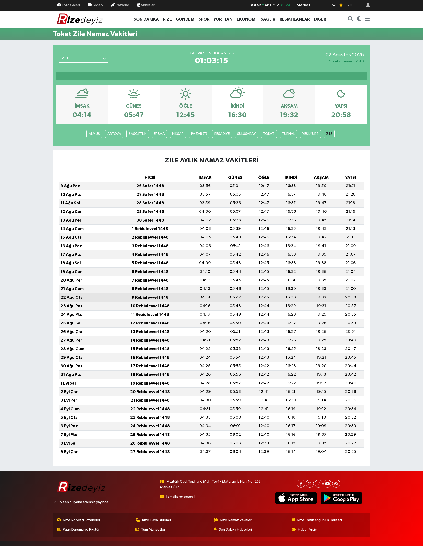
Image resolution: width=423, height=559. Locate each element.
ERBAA (159, 134)
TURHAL (288, 134)
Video (98, 5)
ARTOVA (114, 134)
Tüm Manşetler (153, 529)
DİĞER (320, 19)
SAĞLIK (268, 19)
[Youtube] (327, 484)
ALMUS (94, 134)
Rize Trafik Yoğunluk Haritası (319, 520)
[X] (310, 484)
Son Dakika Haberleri (235, 529)
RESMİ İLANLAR (295, 19)
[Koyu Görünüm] (359, 19)
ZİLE (329, 134)
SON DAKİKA (146, 19)
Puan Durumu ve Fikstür (81, 529)
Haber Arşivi (307, 529)
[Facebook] (301, 484)
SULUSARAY (246, 134)
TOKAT (268, 134)
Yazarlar (122, 5)
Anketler (147, 5)
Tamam (365, 552)
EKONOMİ (247, 19)
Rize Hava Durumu (156, 520)
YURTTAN (223, 19)
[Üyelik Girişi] (366, 5)
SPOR (204, 19)
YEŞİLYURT (310, 134)
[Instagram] (319, 484)
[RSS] (336, 484)
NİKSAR (178, 134)
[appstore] (295, 498)
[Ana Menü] (367, 19)
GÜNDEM (185, 19)
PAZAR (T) (199, 134)
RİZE (167, 19)
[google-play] (341, 498)
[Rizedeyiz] (80, 19)
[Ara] (350, 19)
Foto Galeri (71, 5)
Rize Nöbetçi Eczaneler (81, 520)
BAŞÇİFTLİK (137, 134)
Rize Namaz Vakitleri (236, 520)
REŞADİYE (222, 134)
